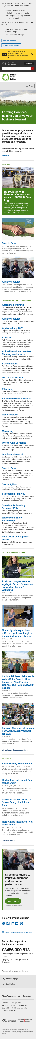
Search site (32, 68)
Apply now (12, 901)
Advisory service (11, 281)
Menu (31, 86)
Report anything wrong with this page (15, 971)
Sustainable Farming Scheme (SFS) (13, 507)
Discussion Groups (12, 377)
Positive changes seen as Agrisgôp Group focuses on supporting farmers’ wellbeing (17, 585)
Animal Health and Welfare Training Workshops (16, 353)
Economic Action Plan (9, 1010)
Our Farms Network (13, 454)
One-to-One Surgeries (14, 442)
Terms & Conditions (8, 1005)
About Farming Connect (11, 996)
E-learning (7, 389)
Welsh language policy (20, 1008)
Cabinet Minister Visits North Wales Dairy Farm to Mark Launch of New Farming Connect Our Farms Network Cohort (18, 682)
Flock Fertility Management (17, 763)
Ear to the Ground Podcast (17, 398)
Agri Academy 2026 (12, 328)
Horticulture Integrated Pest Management (17, 781)
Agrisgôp (7, 337)
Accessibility (23, 1005)
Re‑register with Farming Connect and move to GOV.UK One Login (17, 196)
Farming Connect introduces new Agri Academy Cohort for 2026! (18, 731)
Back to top (10, 984)
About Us (5, 156)
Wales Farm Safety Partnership (12, 519)
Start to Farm (9, 243)
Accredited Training (13, 304)
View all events (7, 841)
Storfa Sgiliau (9, 484)
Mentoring (7, 431)
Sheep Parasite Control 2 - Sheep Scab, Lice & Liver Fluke (16, 802)
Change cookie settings (11, 45)
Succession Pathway (13, 493)
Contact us (27, 996)
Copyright (5, 1008)
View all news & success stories (14, 750)
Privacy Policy (16, 1003)
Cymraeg (29, 63)
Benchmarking (10, 363)
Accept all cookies (9, 40)
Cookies (5, 1003)
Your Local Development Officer (15, 538)
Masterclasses (10, 414)
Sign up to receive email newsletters (18, 932)
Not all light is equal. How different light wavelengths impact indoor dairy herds (17, 633)
